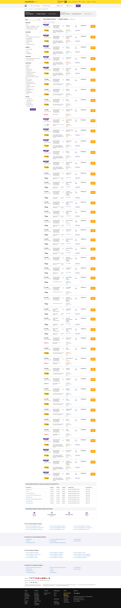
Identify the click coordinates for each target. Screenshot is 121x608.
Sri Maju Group (29, 489)
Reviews (67, 30)
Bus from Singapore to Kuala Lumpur (33, 554)
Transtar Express (29, 501)
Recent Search (75, 1)
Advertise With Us (67, 602)
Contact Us (94, 1)
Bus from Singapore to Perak (31, 557)
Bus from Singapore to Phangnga (56, 552)
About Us (26, 593)
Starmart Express (29, 503)
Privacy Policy (66, 599)
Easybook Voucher (47, 593)
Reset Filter (33, 109)
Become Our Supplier (67, 593)
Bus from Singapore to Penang (56, 555)
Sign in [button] (69, 1)
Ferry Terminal (36, 604)
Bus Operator (36, 594)
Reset (39, 19)
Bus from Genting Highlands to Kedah (57, 526)
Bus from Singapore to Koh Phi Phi (57, 557)
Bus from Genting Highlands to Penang (81, 529)
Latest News (27, 594)
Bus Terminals (36, 595)
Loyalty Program (66, 596)
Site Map (26, 602)
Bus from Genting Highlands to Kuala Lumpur (35, 527)
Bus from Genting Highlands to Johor (57, 529)
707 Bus (27, 491)
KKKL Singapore (29, 497)
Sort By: (44, 22)
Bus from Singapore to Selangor (32, 552)
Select (93, 26)
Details (67, 32)
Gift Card (45, 594)
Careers (26, 603)
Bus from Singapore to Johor (79, 552)
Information (56, 601)
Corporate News (27, 595)
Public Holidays (56, 602)
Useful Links (66, 598)
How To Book (27, 598)
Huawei (55, 595)
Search (78, 5)
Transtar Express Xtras (30, 493)
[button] (80, 2)
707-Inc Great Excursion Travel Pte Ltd (33, 495)
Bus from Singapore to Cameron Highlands (82, 554)
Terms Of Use (66, 600)
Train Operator (36, 598)
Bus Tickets (30, 9)
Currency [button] (83, 1)
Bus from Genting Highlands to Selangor (34, 529)
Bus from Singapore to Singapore (56, 554)
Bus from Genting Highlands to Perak (33, 526)
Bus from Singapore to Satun (31, 555)
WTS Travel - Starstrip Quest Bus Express (34, 499)
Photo (70, 30)
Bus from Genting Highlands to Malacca (58, 527)
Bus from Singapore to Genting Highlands (82, 555)
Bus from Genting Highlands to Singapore (82, 526)
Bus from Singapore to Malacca (80, 557)
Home (26, 9)
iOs (54, 594)
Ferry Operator (36, 603)
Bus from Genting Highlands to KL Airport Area (83, 527)
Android (55, 593)
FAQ (25, 599)
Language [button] (89, 1)
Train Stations (36, 599)
